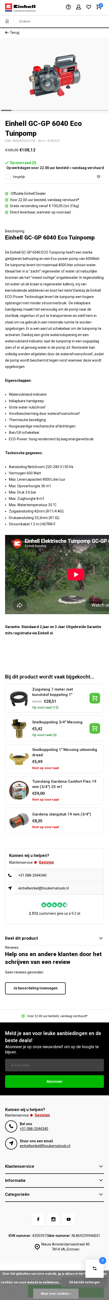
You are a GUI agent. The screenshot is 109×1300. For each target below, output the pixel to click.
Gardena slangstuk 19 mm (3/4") (61, 814)
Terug (14, 33)
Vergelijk (19, 177)
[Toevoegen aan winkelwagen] (94, 698)
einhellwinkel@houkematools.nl (43, 888)
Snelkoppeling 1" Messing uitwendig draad (64, 752)
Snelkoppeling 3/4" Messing (57, 722)
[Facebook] (38, 1219)
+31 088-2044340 (32, 875)
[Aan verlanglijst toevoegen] (98, 177)
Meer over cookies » (56, 1293)
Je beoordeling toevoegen (35, 988)
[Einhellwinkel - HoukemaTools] (20, 7)
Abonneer (54, 1081)
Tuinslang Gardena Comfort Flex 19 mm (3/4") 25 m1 (64, 784)
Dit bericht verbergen (84, 1282)
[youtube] (68, 1219)
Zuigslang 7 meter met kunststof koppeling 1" (52, 692)
